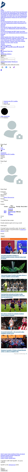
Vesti (2, 9)
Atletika (22, 37)
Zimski (2, 37)
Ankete (6, 458)
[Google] (2, 67)
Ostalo (15, 21)
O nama (5, 454)
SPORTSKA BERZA (6, 54)
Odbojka (20, 47)
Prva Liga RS (4, 27)
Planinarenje (8, 38)
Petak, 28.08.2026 (5, 116)
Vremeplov (18, 39)
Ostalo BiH (3, 16)
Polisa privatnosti (20, 454)
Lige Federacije (23, 14)
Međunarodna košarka (11, 23)
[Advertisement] (14, 85)
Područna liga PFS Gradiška (11, 101)
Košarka (14, 47)
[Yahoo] (14, 67)
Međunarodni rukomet (14, 28)
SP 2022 (24, 17)
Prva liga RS (13, 12)
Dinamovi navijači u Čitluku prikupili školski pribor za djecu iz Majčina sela (13, 350)
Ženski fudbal (12, 14)
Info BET (7, 41)
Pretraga (11, 456)
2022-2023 (5, 211)
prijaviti (2, 231)
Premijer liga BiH (5, 12)
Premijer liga (10, 21)
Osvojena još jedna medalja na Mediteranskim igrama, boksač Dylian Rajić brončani (13, 257)
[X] (10, 67)
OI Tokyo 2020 (9, 42)
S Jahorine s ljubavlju (6, 45)
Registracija (15, 61)
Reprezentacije (7, 17)
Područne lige (6, 13)
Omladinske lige (5, 14)
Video (13, 39)
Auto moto (17, 37)
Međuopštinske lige (14, 13)
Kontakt (12, 455)
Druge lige (18, 12)
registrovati (23, 229)
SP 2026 (3, 18)
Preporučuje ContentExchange (19, 353)
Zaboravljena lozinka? (6, 61)
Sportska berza (8, 37)
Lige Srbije (9, 16)
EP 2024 (20, 17)
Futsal (17, 14)
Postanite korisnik (5, 455)
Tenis (13, 37)
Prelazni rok (15, 17)
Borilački (3, 38)
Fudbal (4, 47)
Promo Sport (17, 41)
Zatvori (2, 236)
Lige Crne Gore (16, 16)
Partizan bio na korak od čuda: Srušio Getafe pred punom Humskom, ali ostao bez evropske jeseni (13, 295)
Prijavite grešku (4, 456)
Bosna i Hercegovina (9, 197)
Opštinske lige (23, 13)
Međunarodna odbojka (14, 32)
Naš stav (12, 41)
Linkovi (3, 458)
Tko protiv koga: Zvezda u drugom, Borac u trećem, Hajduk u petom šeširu (14, 275)
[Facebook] (6, 67)
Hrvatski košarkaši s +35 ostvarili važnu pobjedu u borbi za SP (12, 332)
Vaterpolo (14, 38)
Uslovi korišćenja (12, 454)
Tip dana (15, 42)
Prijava (4, 55)
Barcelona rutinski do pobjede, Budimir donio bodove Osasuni (12, 314)
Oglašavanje (17, 455)
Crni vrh (6, 102)
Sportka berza (12, 458)
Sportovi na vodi (7, 39)
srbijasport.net (12, 464)
